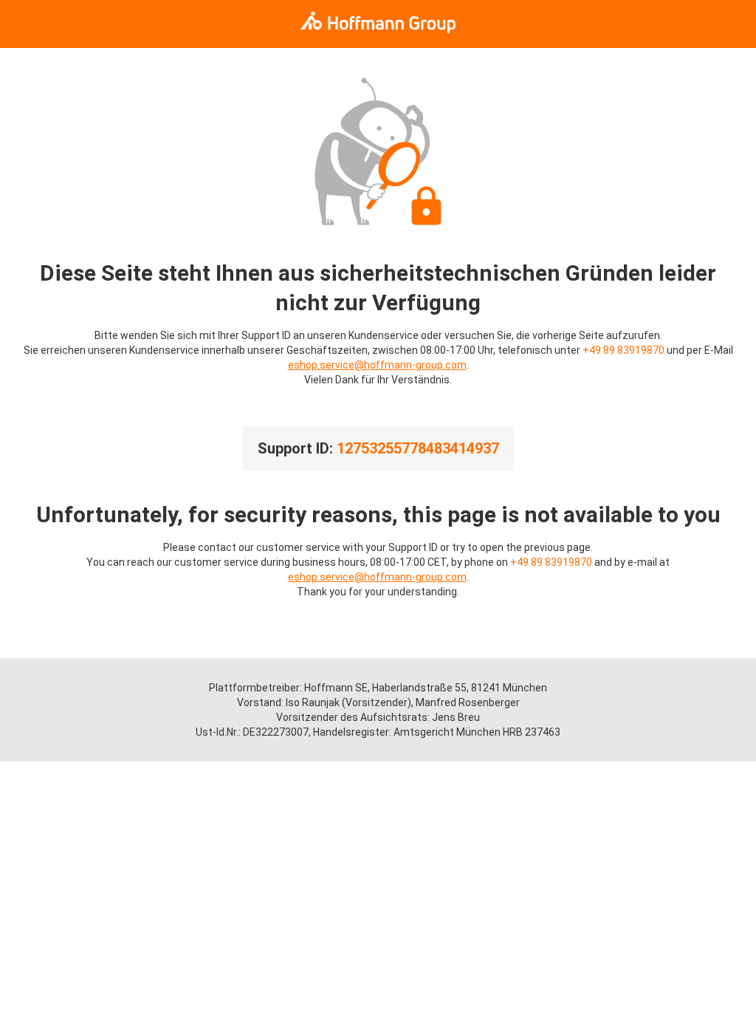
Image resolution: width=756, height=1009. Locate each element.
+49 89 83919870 (623, 350)
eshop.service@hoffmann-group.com (377, 365)
